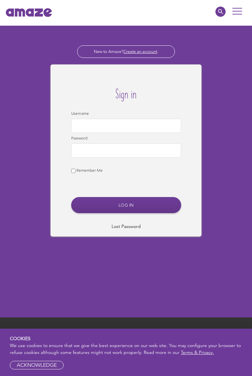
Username (80, 113)
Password (79, 138)
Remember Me (89, 170)
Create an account (140, 51)
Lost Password (126, 226)
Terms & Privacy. (197, 352)
